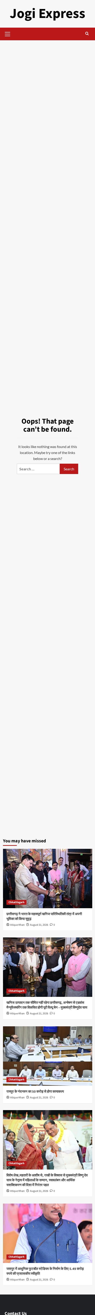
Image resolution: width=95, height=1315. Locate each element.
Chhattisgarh (16, 902)
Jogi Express (47, 13)
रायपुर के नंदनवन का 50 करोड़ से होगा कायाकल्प (35, 1091)
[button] (7, 33)
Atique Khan (17, 925)
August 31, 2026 (39, 925)
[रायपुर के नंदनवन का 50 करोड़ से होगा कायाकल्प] (47, 1056)
